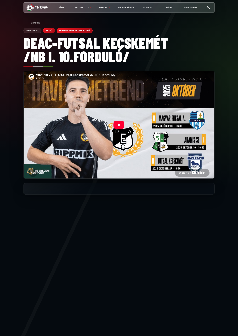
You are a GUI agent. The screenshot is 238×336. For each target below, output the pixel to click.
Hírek (62, 7)
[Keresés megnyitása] (208, 7)
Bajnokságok (126, 7)
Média (169, 7)
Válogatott (82, 7)
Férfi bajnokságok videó (74, 30)
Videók (35, 23)
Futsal (103, 7)
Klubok (147, 7)
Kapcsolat (190, 7)
